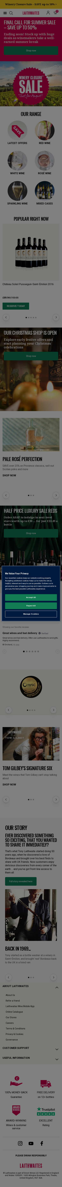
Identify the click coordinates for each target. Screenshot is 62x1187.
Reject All (31, 606)
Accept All (31, 597)
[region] (31, 593)
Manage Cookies (31, 614)
